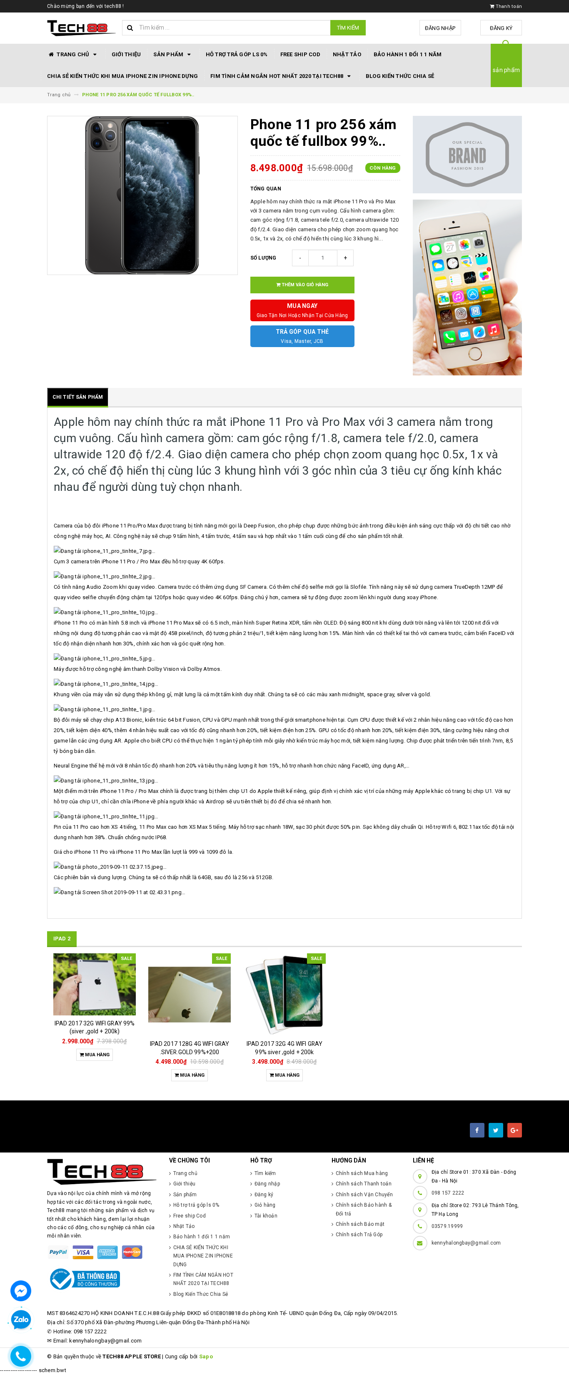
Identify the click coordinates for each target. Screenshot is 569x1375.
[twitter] (496, 1130)
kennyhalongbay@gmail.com (466, 1243)
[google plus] (514, 1130)
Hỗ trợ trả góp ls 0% (237, 54)
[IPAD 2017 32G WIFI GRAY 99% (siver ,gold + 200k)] (94, 984)
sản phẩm (506, 70)
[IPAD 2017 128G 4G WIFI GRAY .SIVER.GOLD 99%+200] (189, 994)
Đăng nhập (440, 28)
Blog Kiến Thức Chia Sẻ (400, 76)
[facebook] (477, 1130)
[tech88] (102, 1172)
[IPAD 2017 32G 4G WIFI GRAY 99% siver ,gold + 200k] (284, 994)
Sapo (206, 1356)
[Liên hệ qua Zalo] (20, 1320)
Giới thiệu (126, 54)
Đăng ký (501, 28)
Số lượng (263, 258)
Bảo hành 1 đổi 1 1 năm (408, 54)
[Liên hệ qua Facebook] (20, 1290)
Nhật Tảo (347, 54)
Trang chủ (73, 54)
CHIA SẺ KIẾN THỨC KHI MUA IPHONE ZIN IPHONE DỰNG (122, 76)
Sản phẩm (169, 54)
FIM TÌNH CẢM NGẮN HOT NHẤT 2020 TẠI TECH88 (277, 76)
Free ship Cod (300, 54)
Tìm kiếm (348, 28)
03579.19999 (447, 1226)
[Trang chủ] (81, 28)
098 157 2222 (448, 1193)
